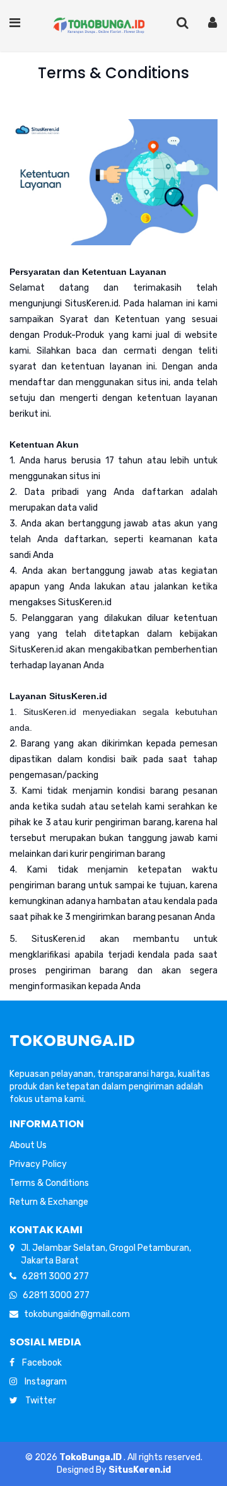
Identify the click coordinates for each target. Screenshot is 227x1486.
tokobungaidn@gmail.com (74, 1314)
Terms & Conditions (49, 1183)
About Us (28, 1145)
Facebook (38, 1362)
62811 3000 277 (52, 1276)
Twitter (37, 1400)
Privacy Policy (38, 1164)
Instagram (42, 1381)
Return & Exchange (48, 1202)
